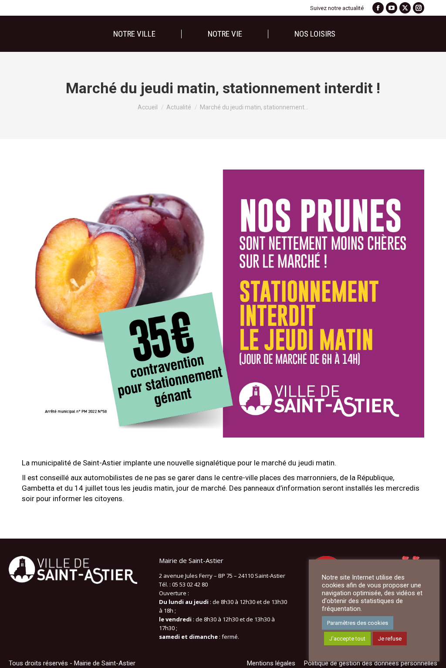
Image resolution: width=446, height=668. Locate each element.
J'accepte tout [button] (347, 638)
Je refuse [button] (390, 638)
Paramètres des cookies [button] (357, 623)
